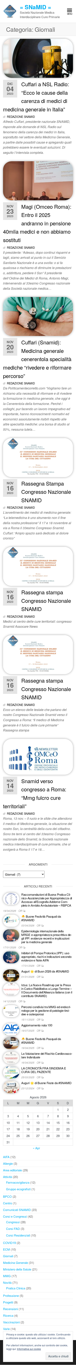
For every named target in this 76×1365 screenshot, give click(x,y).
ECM (6, 1249)
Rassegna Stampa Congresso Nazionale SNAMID (46, 492)
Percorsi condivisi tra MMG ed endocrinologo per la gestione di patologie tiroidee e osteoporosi (46, 1010)
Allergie (8, 1163)
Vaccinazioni (11, 1322)
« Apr (36, 1148)
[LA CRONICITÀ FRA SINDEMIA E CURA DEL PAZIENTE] (11, 1072)
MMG (7, 1276)
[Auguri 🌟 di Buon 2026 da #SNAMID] (11, 975)
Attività (7, 1177)
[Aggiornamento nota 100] (11, 1029)
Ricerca (8, 1315)
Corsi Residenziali (18, 1235)
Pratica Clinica (15, 1288)
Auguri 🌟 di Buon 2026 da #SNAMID (45, 971)
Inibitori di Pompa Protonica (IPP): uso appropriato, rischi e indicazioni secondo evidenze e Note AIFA (46, 956)
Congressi (13, 1222)
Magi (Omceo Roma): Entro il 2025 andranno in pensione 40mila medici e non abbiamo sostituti (37, 223)
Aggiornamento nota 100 (36, 1025)
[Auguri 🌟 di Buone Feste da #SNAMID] (11, 1087)
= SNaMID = (35, 7)
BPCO (7, 1196)
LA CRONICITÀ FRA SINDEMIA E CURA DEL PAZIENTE (43, 1070)
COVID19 (9, 1243)
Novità (7, 1282)
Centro (7, 1203)
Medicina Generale (15, 1262)
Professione (11, 1295)
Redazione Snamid (21, 117)
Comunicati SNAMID (17, 1210)
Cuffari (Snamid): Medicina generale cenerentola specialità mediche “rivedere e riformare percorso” (37, 358)
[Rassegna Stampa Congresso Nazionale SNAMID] (38, 457)
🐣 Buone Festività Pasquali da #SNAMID (41, 918)
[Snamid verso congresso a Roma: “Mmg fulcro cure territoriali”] (38, 756)
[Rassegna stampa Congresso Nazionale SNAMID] (38, 566)
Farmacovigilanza (17, 1182)
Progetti (8, 1302)
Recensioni (10, 1309)
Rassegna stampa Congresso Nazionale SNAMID (46, 600)
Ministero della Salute (17, 1269)
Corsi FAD (13, 1228)
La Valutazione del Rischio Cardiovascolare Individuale (46, 1055)
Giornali (8, 1256)
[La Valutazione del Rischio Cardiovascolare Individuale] (11, 1057)
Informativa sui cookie (29, 1349)
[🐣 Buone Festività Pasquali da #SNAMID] (11, 920)
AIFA (6, 1157)
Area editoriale (12, 1170)
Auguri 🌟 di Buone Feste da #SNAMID (46, 1083)
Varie (6, 1329)
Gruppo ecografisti (18, 1189)
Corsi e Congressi (15, 1216)
